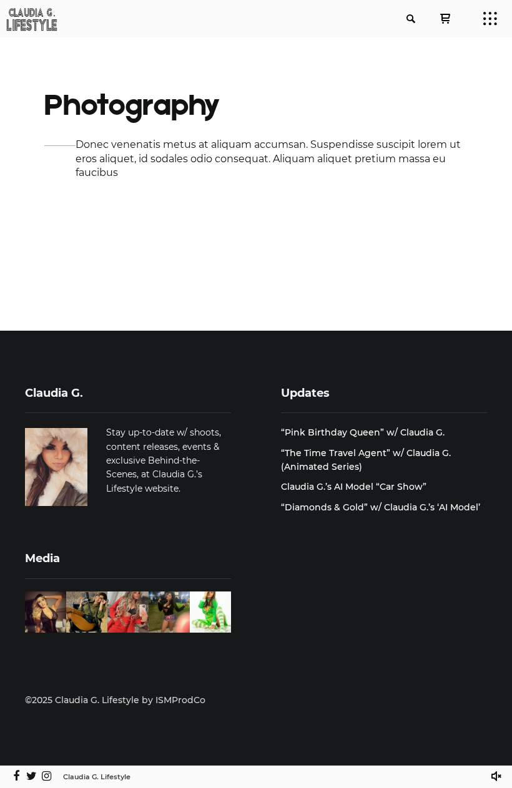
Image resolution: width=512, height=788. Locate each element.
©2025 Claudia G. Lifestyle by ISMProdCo (115, 700)
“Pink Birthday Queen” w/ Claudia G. (363, 432)
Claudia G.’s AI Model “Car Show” (353, 486)
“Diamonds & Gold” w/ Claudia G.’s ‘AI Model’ (380, 507)
